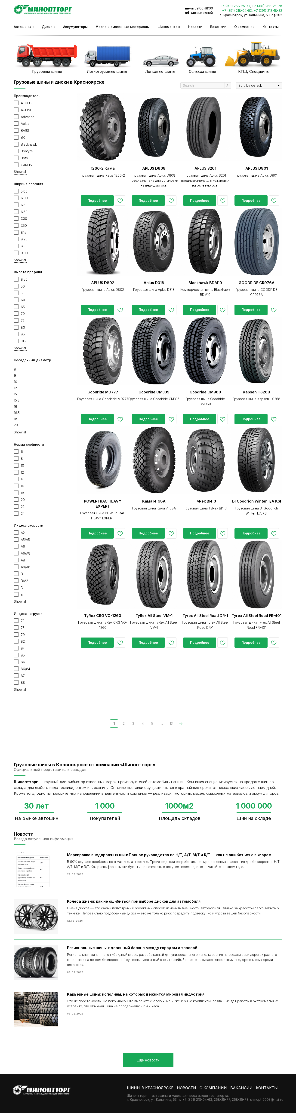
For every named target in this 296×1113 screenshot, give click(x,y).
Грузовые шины (47, 71)
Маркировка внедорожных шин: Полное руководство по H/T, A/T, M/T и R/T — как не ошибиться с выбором (169, 854)
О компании (244, 27)
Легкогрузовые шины (107, 71)
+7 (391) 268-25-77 (235, 6)
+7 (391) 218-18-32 (268, 10)
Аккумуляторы (75, 27)
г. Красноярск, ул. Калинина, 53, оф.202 (251, 15)
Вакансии (218, 27)
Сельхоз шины (202, 71)
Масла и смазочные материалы (123, 27)
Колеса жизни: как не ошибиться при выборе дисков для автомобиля (133, 901)
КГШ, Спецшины (253, 71)
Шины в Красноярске (150, 1087)
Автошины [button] (22, 27)
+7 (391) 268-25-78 (267, 6)
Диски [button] (47, 27)
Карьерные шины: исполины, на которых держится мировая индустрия (135, 994)
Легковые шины (160, 71)
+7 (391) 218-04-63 (237, 10)
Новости (195, 27)
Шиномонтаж (168, 27)
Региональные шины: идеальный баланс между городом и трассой (132, 947)
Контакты (270, 27)
